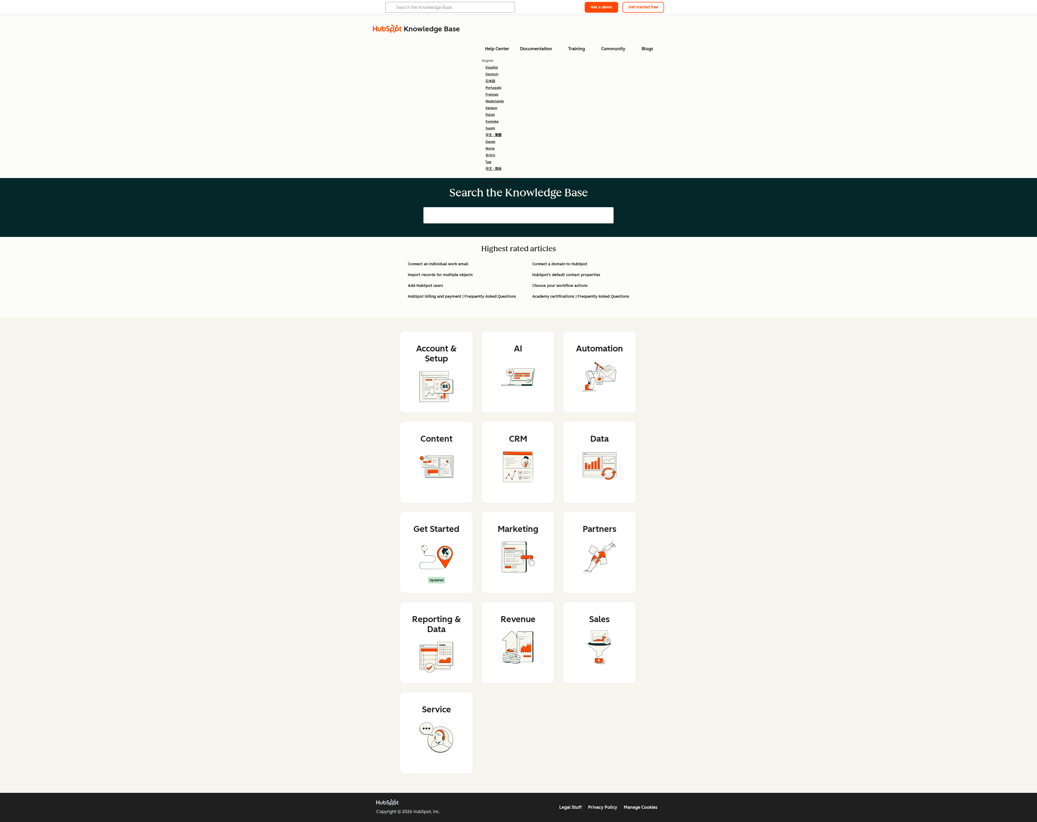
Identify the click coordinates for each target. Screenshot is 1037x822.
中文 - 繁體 (493, 135)
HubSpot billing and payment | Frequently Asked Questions (462, 296)
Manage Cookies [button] (641, 807)
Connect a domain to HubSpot (559, 264)
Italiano (491, 108)
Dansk (490, 142)
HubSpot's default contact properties (566, 275)
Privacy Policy (602, 807)
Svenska (492, 121)
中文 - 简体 (493, 169)
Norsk (490, 148)
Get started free (643, 7)
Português (493, 88)
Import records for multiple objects (440, 275)
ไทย (488, 162)
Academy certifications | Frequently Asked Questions (580, 296)
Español (492, 67)
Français (492, 94)
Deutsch (492, 74)
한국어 (490, 155)
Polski (490, 115)
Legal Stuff (570, 807)
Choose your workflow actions (560, 285)
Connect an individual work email (438, 264)
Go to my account (500, 181)
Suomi (490, 128)
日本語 (490, 81)
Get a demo (601, 7)
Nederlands (495, 101)
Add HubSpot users (425, 285)
